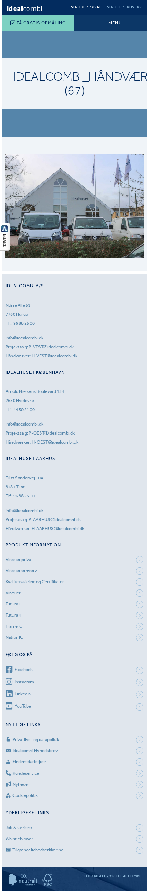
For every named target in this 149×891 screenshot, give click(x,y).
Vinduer (13, 592)
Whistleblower (19, 838)
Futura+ (13, 604)
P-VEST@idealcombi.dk (51, 346)
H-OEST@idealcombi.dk (55, 442)
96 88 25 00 (24, 323)
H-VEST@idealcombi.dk (54, 355)
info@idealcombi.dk (24, 337)
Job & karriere (19, 827)
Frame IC (14, 626)
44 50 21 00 (24, 409)
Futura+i (13, 615)
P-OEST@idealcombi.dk (52, 433)
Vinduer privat (86, 7)
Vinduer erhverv (124, 7)
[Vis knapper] (5, 248)
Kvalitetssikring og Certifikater (35, 581)
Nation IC (14, 637)
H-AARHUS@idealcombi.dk (58, 528)
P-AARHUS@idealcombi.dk (55, 519)
